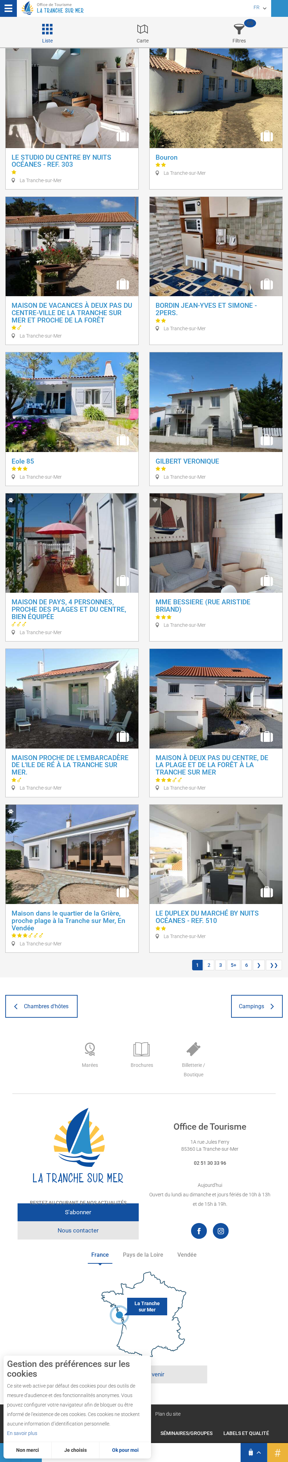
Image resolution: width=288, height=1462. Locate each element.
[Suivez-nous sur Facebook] (199, 1231)
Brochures (142, 1065)
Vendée (187, 1254)
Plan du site (168, 1414)
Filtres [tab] (239, 41)
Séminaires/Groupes (186, 1433)
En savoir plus (22, 1433)
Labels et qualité (246, 1433)
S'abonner (78, 1212)
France (100, 1254)
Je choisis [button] (75, 1450)
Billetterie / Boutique (193, 1069)
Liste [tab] (47, 41)
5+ (233, 965)
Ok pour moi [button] (125, 1450)
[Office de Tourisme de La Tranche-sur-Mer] (78, 1145)
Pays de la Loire (143, 1254)
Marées (90, 1065)
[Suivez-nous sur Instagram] (221, 1231)
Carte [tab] (143, 41)
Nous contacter (78, 1230)
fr (257, 7)
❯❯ (274, 965)
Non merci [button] (27, 1450)
